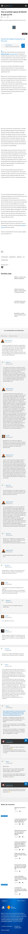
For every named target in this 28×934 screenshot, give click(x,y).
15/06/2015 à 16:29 (9, 763)
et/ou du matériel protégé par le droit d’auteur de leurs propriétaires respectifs (12, 919)
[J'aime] (20, 811)
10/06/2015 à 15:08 (8, 341)
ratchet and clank (4, 260)
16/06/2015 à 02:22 (9, 785)
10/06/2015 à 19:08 (9, 437)
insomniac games (4, 256)
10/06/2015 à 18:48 (8, 584)
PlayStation (8, 6)
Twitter (3, 227)
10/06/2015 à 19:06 (8, 617)
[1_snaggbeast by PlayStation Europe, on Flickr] (14, 122)
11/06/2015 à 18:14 (9, 551)
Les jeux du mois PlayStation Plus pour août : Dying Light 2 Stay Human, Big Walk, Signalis (21, 820)
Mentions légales (5, 930)
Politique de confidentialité (17, 927)
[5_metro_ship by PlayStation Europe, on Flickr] (14, 186)
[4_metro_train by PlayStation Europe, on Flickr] (14, 242)
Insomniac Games (13, 54)
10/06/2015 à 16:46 (8, 567)
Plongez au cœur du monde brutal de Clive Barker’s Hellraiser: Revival (21, 855)
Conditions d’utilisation (6, 926)
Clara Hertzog (8, 45)
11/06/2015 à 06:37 (9, 503)
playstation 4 (19, 256)
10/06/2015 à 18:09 (9, 390)
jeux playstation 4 (12, 256)
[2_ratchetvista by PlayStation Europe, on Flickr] (14, 102)
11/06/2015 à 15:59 (9, 535)
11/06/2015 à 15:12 (9, 602)
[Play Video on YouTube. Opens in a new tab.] (24, 34)
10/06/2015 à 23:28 (9, 486)
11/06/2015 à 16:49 (8, 650)
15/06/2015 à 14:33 (9, 707)
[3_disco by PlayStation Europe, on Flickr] (14, 112)
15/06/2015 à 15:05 (9, 742)
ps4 (23, 256)
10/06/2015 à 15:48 (9, 363)
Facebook (23, 225)
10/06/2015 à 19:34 (8, 631)
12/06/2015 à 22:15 (8, 666)
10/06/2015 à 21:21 (9, 456)
